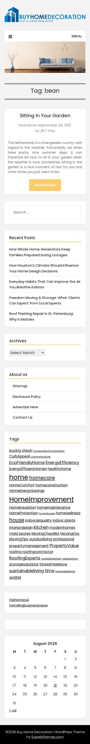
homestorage (47, 513)
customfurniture (41, 456)
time (49, 571)
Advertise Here (25, 407)
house (16, 520)
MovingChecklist (46, 533)
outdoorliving (40, 539)
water (15, 577)
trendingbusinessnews (28, 605)
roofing (15, 551)
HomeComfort (22, 485)
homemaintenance (53, 507)
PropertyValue (64, 545)
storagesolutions (24, 564)
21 (55, 685)
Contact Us (23, 417)
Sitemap (20, 386)
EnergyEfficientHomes (28, 468)
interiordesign (21, 527)
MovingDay (70, 533)
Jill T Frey (47, 130)
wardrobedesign (65, 571)
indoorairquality (38, 520)
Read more (45, 185)
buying (15, 450)
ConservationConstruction (49, 451)
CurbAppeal (19, 456)
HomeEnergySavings (27, 490)
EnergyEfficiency (62, 462)
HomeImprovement (41, 499)
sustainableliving (26, 571)
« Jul (12, 710)
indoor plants (64, 520)
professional (63, 539)
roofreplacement (51, 558)
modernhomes (62, 527)
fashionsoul (19, 599)
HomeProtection (23, 513)
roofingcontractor (37, 551)
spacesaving (70, 558)
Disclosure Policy (27, 396)
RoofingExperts (24, 558)
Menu (76, 36)
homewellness (68, 513)
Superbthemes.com (47, 737)
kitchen (41, 527)
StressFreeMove (53, 564)
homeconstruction (52, 485)
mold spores (20, 533)
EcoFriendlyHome (27, 462)
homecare (42, 477)
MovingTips (18, 539)
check (27, 450)
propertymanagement (29, 545)
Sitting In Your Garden (45, 115)
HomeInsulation (22, 507)
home (18, 477)
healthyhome (59, 468)
